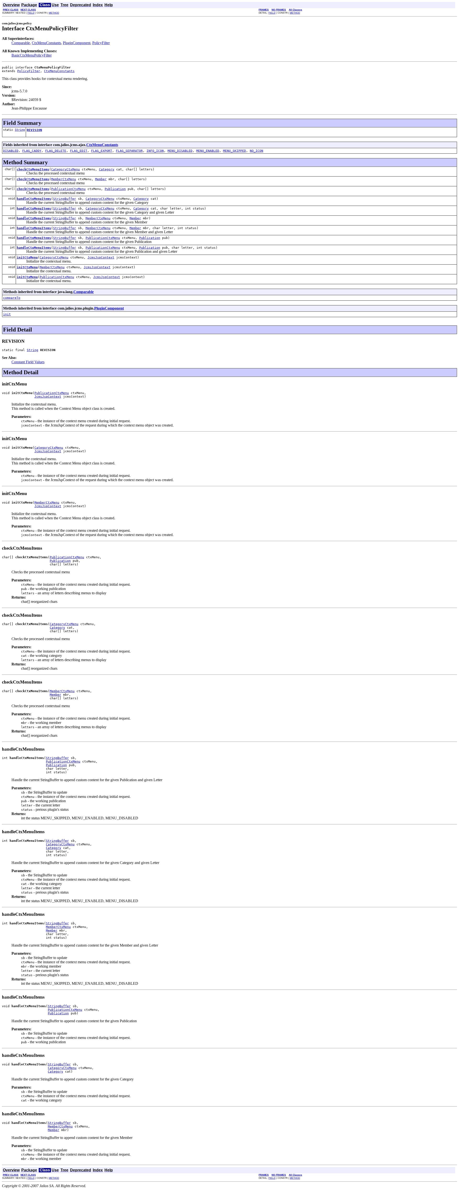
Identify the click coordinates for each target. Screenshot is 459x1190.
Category (106, 169)
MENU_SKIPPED (234, 151)
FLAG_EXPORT (101, 151)
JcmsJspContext (100, 257)
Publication (115, 189)
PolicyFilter (101, 43)
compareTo (11, 298)
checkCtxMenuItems (33, 169)
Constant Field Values (27, 362)
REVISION (34, 130)
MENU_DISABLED (180, 151)
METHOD (54, 12)
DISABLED (10, 151)
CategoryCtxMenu (65, 169)
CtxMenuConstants (46, 43)
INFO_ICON (155, 151)
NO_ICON (256, 151)
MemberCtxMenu (63, 179)
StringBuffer (64, 198)
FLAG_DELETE (55, 151)
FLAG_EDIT (78, 151)
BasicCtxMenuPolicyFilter (31, 55)
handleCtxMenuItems (34, 198)
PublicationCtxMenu (68, 189)
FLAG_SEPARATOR (129, 151)
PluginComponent (76, 43)
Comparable (20, 43)
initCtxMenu (27, 257)
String (20, 130)
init (7, 314)
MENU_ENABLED (207, 151)
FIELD (30, 12)
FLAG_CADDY (31, 151)
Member (101, 179)
